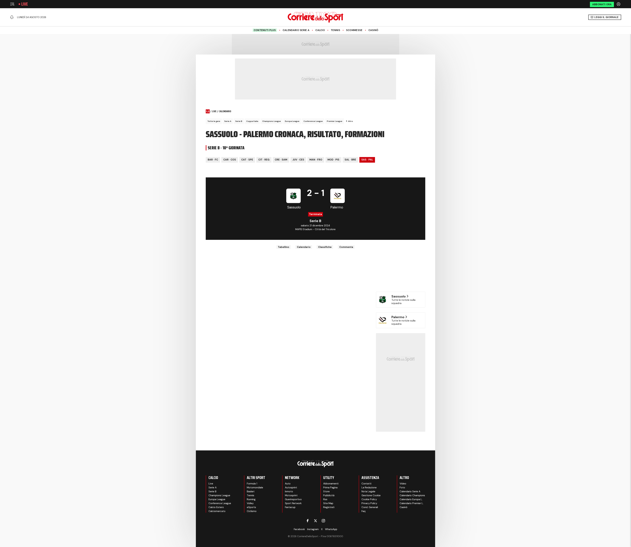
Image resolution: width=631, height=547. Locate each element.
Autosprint (291, 487)
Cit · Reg (263, 159)
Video (403, 483)
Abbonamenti (331, 483)
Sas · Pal (367, 159)
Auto (288, 483)
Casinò (373, 30)
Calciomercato (217, 511)
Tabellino (283, 247)
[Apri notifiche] (12, 17)
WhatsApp (331, 529)
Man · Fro (315, 159)
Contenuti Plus (265, 30)
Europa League (292, 121)
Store (326, 491)
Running (251, 499)
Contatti (366, 483)
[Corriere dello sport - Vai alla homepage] (315, 17)
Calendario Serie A (296, 30)
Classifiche (325, 247)
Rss (325, 499)
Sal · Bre (350, 159)
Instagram (313, 529)
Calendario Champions (412, 495)
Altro (350, 121)
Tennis (335, 30)
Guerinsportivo (293, 499)
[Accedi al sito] (619, 4)
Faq (363, 511)
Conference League (313, 121)
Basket (251, 491)
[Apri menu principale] (12, 4)
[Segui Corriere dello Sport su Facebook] (308, 521)
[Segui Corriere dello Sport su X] (315, 521)
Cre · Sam (281, 159)
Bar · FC (213, 159)
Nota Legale (368, 491)
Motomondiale (255, 487)
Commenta (346, 247)
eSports (251, 507)
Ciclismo (252, 511)
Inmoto (289, 491)
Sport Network (293, 503)
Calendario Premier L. (411, 503)
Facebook (299, 529)
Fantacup (290, 507)
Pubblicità (328, 495)
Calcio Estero (216, 507)
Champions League (271, 121)
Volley (250, 503)
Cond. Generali (370, 507)
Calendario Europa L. (411, 499)
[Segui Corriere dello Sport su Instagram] (323, 521)
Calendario (304, 247)
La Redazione (369, 487)
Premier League (334, 121)
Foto (402, 487)
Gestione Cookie (371, 495)
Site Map (328, 503)
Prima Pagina (330, 487)
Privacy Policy (369, 503)
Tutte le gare (213, 121)
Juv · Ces (298, 159)
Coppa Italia (252, 121)
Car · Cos (229, 159)
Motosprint (291, 495)
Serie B (238, 121)
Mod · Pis (333, 159)
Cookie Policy (369, 499)
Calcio (320, 30)
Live (24, 4)
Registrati (328, 507)
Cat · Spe (247, 159)
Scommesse (354, 30)
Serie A (227, 121)
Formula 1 (252, 483)
